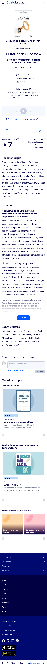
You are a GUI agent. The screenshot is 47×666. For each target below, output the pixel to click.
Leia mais (23, 318)
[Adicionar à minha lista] (29, 131)
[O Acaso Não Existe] (23, 463)
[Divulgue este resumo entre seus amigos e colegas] (40, 131)
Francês (4, 607)
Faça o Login (13, 119)
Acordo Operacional (9, 630)
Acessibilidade (7, 635)
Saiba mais (34, 663)
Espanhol (5, 589)
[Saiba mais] (18, 139)
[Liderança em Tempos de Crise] (23, 401)
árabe (4, 611)
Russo (4, 594)
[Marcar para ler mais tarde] (18, 131)
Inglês (4, 580)
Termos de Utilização (9, 626)
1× (9, 111)
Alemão (4, 585)
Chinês (4, 598)
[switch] (23, 111)
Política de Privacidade (10, 621)
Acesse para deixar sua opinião (17, 370)
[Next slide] (44, 434)
